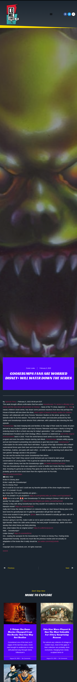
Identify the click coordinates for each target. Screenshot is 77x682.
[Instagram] (73, 14)
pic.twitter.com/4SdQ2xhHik (48, 541)
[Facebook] (65, 14)
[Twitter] (69, 14)
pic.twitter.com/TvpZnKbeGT (60, 496)
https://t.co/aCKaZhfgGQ (32, 501)
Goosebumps (48, 404)
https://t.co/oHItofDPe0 (22, 533)
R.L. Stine (69, 407)
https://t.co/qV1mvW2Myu (12, 474)
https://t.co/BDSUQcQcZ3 (43, 528)
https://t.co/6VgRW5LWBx (39, 496)
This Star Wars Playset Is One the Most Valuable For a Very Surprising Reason (57, 633)
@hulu (33, 514)
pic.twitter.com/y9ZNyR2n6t (52, 501)
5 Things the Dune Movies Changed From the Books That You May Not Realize (20, 633)
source (5, 551)
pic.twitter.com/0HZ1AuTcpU (54, 463)
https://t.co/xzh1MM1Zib (25, 506)
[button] (51, 14)
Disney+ (37, 407)
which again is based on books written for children (53, 412)
